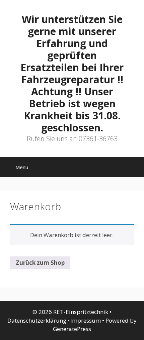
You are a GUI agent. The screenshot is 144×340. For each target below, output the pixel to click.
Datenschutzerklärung (36, 320)
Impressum (85, 320)
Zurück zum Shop (40, 262)
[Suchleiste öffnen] (134, 169)
